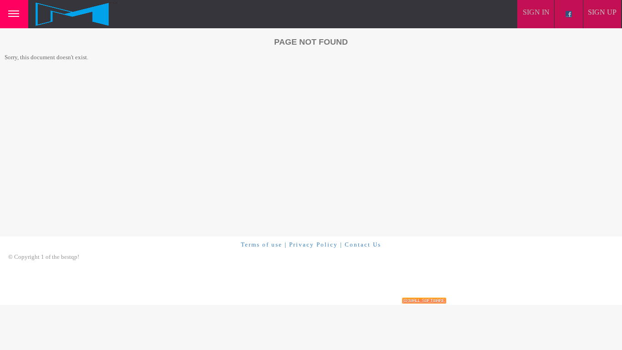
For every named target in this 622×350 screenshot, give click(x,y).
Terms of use (261, 244)
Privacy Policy (313, 244)
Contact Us (363, 244)
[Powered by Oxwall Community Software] (424, 301)
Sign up (602, 12)
